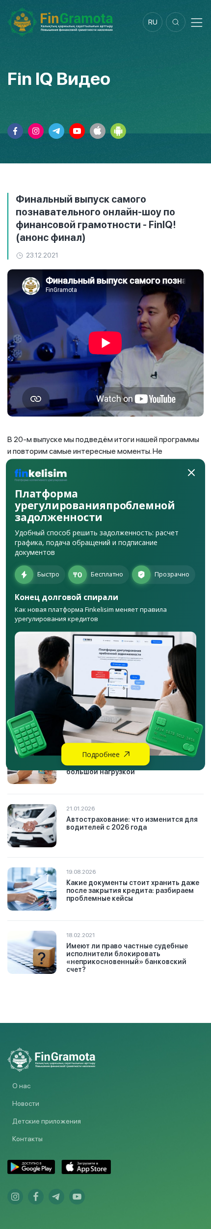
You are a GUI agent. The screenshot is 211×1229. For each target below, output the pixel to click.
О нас (21, 1086)
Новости (25, 1103)
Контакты (27, 1139)
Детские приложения (46, 1121)
